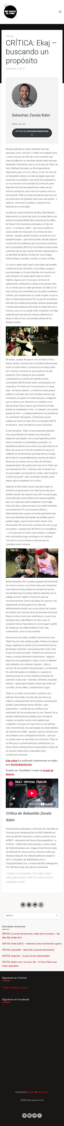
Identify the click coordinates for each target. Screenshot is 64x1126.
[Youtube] (35, 905)
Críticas (10, 36)
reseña (41, 877)
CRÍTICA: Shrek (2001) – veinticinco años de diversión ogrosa (31, 943)
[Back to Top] (32, 1115)
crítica (48, 873)
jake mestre (19, 877)
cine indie (38, 873)
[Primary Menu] (60, 12)
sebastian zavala (16, 881)
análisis (11, 873)
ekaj (9, 877)
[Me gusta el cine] (10, 12)
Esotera (31, 1092)
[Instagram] (29, 905)
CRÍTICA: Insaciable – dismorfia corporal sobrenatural (28, 950)
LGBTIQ (31, 877)
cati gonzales (24, 873)
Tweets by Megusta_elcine (15, 987)
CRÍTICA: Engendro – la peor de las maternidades (26, 956)
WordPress (43, 1092)
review (49, 877)
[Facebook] (23, 905)
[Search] (57, 915)
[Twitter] (41, 905)
